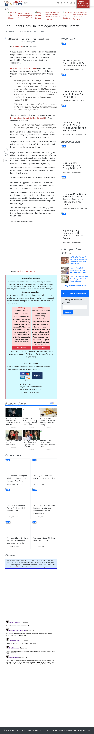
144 (7, 522)
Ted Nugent (30, 271)
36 (33, 522)
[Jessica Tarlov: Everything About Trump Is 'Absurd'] (75, 152)
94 (7, 460)
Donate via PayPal (37, 375)
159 (34, 490)
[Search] (74, 2)
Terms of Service (16, 567)
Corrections (85, 730)
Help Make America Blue (75, 285)
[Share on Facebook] (5, 150)
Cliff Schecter (67, 69)
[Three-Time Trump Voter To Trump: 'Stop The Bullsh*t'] (75, 81)
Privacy (69, 730)
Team (29, 730)
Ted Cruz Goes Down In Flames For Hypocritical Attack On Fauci (16, 508)
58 (63, 106)
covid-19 (21, 271)
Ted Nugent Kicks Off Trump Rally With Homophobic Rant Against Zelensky (18, 540)
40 (63, 177)
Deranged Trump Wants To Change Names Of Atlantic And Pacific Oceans (74, 126)
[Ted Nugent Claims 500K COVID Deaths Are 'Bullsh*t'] (44, 466)
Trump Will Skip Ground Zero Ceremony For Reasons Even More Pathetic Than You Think (75, 199)
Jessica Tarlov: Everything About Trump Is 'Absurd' (72, 165)
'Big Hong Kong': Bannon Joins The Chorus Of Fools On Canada (73, 234)
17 (33, 460)
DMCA (76, 730)
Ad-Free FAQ (41, 354)
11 (63, 146)
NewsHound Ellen (68, 134)
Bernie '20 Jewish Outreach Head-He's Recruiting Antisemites (74, 63)
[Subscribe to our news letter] (71, 2)
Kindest (25, 380)
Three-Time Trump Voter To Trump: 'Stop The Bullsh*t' (74, 94)
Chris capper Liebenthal (70, 100)
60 (63, 75)
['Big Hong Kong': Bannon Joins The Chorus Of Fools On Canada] (75, 220)
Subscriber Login (83, 6)
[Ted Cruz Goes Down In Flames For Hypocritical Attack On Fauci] (17, 495)
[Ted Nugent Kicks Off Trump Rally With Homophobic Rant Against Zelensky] (17, 528)
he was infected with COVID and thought (27, 118)
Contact (46, 730)
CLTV (26, 3)
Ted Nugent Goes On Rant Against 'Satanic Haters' (42, 26)
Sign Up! (67, 312)
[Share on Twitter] (5, 155)
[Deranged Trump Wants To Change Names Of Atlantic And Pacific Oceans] (75, 112)
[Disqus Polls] (31, 594)
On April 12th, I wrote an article (23, 68)
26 (63, 214)
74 (63, 44)
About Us (37, 730)
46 (7, 490)
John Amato (18, 46)
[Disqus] (31, 642)
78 (6, 160)
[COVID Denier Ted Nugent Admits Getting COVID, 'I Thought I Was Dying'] (17, 466)
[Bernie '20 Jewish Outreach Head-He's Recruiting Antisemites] (75, 50)
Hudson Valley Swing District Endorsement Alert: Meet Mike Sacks (78, 270)
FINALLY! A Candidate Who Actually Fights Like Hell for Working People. (79, 279)
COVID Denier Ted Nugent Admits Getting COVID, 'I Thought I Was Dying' (17, 478)
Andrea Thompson (68, 208)
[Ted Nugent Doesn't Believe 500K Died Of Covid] (44, 528)
